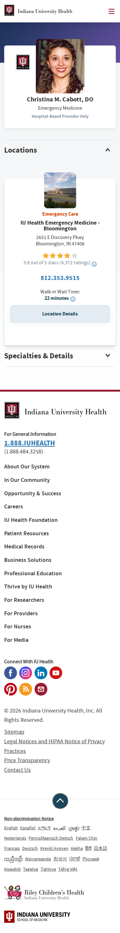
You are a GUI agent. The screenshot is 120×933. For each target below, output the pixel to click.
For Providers (21, 613)
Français (12, 848)
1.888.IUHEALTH (29, 443)
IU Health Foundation (31, 520)
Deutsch (30, 848)
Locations (20, 150)
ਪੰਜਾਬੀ (74, 859)
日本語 (100, 848)
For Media (16, 640)
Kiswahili (12, 869)
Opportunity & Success (32, 493)
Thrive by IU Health (28, 586)
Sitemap (14, 732)
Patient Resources (26, 533)
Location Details (60, 313)
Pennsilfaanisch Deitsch (50, 838)
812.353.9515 (60, 278)
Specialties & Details (38, 356)
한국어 (60, 859)
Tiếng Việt (67, 869)
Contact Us (17, 770)
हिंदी (88, 848)
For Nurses (17, 626)
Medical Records (24, 546)
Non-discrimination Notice (29, 818)
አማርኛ (44, 828)
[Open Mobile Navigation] (111, 11)
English (11, 828)
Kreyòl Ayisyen (54, 848)
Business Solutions (28, 560)
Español (28, 828)
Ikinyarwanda (38, 859)
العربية (59, 828)
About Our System (27, 466)
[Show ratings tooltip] (94, 264)
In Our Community (27, 480)
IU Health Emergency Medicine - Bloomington (60, 225)
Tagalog (30, 869)
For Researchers (24, 600)
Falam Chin (86, 838)
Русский (91, 859)
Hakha (77, 848)
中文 (86, 828)
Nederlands (15, 838)
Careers (13, 506)
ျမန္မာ (73, 828)
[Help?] (73, 299)
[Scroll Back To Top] (60, 801)
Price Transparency (27, 760)
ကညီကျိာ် (13, 859)
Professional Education (33, 573)
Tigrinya (48, 869)
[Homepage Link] (38, 11)
